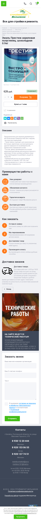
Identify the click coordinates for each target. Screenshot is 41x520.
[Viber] (18, 118)
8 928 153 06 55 (20, 447)
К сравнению (11, 110)
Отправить (12, 419)
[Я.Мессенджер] (5, 118)
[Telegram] (15, 118)
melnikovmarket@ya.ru (20, 462)
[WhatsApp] (21, 118)
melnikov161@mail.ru (20, 464)
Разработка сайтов (11, 495)
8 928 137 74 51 (20, 454)
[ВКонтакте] (8, 118)
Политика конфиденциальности (20, 491)
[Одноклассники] (11, 118)
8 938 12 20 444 (20, 441)
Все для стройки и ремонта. (20, 21)
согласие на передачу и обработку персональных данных (22, 405)
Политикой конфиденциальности (17, 411)
